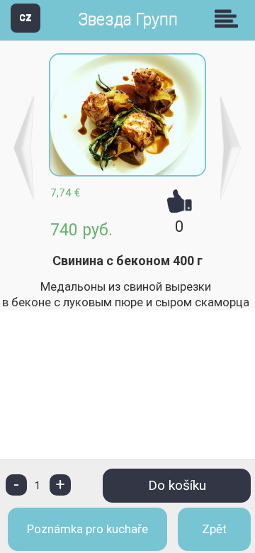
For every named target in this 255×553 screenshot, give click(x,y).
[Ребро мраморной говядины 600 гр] (230, 148)
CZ (25, 17)
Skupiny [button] (229, 18)
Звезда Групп (128, 19)
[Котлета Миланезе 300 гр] (24, 148)
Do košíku (177, 485)
